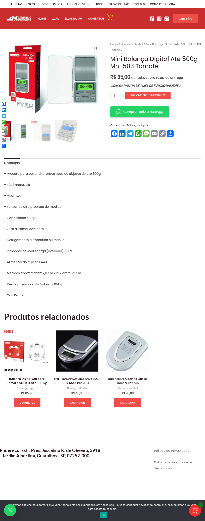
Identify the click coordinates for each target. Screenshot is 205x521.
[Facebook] (151, 18)
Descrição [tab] (12, 163)
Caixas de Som (38, 4)
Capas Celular (119, 4)
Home (42, 19)
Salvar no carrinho (147, 95)
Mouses (139, 4)
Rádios (99, 4)
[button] (185, 18)
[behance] (159, 18)
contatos (96, 19)
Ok (103, 515)
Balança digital (132, 44)
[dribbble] (166, 18)
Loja (55, 19)
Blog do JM (73, 19)
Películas (16, 4)
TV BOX (57, 4)
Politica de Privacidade (171, 450)
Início (114, 44)
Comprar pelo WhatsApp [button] (143, 111)
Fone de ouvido (78, 4)
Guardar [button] (27, 402)
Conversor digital (163, 4)
